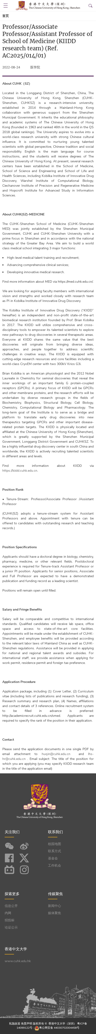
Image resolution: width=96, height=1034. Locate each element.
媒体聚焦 (54, 913)
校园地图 (54, 844)
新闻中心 (54, 906)
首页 (5, 16)
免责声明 (26, 1023)
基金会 (53, 858)
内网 (8, 913)
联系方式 (54, 851)
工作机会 (54, 865)
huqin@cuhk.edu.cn (56, 754)
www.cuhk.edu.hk (18, 961)
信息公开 (11, 906)
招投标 (9, 920)
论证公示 (11, 927)
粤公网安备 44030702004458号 (59, 1028)
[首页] (48, 5)
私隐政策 (14, 1023)
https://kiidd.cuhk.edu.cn (19, 470)
